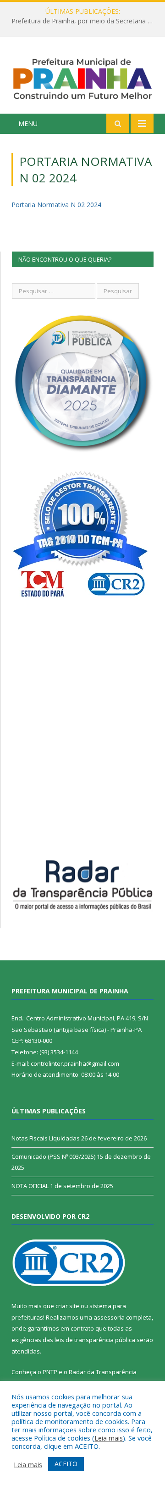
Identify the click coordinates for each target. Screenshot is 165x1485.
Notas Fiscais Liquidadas (45, 1138)
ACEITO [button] (66, 1463)
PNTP (50, 1372)
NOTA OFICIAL (30, 1186)
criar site (67, 1306)
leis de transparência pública (95, 1340)
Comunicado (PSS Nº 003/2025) (53, 1156)
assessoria (109, 1317)
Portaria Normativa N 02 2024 (56, 204)
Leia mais (108, 1438)
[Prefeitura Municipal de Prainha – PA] (82, 77)
